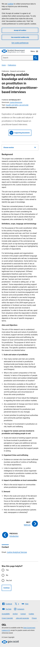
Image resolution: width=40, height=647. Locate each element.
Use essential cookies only (20, 37)
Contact (23, 614)
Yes (7, 570)
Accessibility (6, 614)
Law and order (23, 105)
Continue (6, 588)
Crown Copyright (7, 618)
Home (4, 65)
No (7, 575)
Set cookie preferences (20, 43)
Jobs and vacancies (22, 618)
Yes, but (9, 580)
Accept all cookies (20, 30)
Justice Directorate (16, 102)
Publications (12, 65)
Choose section (8, 147)
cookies (10, 4)
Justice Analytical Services (17, 552)
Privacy (34, 618)
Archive (15, 614)
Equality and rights (12, 105)
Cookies (31, 614)
